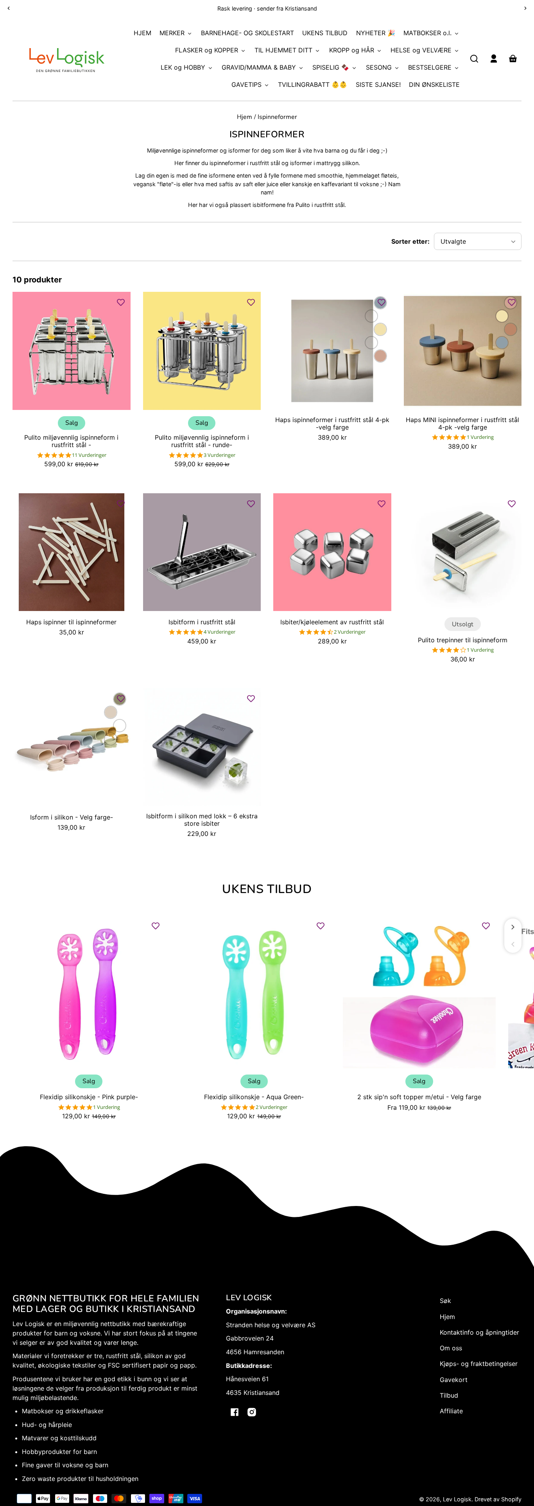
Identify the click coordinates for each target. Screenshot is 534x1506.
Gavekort (454, 1380)
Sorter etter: (410, 241)
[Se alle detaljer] (72, 351)
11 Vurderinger (89, 455)
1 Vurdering (480, 437)
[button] (474, 58)
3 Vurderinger (219, 455)
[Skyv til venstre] (512, 944)
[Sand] (110, 712)
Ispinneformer (277, 117)
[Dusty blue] (110, 739)
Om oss (451, 1348)
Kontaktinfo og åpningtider (479, 1332)
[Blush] (380, 356)
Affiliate (451, 1411)
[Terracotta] (510, 329)
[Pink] (119, 725)
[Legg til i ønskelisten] (121, 302)
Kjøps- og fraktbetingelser (479, 1364)
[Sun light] (380, 329)
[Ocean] (502, 342)
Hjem (244, 117)
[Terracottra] (371, 316)
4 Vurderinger (219, 632)
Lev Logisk (457, 1499)
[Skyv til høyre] (512, 927)
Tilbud (449, 1395)
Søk (445, 1301)
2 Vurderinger (350, 632)
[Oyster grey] (371, 342)
